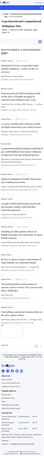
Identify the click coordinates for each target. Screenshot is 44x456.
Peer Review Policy (8, 398)
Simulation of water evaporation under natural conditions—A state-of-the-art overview (20, 68)
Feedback (5, 440)
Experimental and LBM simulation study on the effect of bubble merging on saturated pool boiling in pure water (20, 96)
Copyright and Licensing (10, 405)
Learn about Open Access (11, 383)
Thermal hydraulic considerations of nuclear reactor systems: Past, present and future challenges (21, 287)
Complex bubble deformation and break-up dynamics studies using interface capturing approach (21, 206)
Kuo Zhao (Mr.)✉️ (25, 422)
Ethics (4, 401)
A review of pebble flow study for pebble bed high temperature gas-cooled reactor (21, 125)
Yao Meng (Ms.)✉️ (24, 416)
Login (36, 2)
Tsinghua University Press (11, 386)
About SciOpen (7, 379)
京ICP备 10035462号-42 (11, 454)
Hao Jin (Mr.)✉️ (23, 428)
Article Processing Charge (11, 408)
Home (6, 14)
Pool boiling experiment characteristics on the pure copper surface (21, 313)
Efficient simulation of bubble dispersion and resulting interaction (21, 180)
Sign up (41, 2)
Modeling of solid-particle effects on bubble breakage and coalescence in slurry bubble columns (22, 234)
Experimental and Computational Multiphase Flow (21, 23)
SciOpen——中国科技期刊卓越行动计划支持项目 (18, 444)
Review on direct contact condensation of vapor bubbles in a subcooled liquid (21, 261)
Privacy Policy (6, 394)
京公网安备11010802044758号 (31, 454)
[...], (34, 104)
